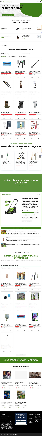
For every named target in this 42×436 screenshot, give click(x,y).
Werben (30, 423)
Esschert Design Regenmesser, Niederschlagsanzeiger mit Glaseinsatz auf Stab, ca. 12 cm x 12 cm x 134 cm (35, 113)
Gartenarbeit (3, 385)
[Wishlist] (38, 1)
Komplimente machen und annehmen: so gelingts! (6, 403)
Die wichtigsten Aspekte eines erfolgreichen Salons (34, 383)
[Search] (35, 1)
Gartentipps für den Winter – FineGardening (6, 383)
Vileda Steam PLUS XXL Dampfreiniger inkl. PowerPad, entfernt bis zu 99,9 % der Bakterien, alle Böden (34, 93)
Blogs (30, 419)
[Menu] (1, 1)
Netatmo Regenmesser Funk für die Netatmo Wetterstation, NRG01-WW (6, 304)
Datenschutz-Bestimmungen (38, 417)
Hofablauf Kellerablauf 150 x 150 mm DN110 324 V (20, 113)
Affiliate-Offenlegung (37, 421)
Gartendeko (8, 230)
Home (30, 416)
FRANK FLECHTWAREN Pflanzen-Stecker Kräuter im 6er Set (21, 162)
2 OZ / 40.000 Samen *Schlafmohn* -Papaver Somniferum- (5, 325)
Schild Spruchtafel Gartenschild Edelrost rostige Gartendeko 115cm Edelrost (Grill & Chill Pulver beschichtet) (20, 93)
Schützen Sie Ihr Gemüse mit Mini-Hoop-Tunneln (20, 403)
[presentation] (2, 156)
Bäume (7, 243)
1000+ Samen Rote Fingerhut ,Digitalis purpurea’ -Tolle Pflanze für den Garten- (34, 325)
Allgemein (17, 385)
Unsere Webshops (31, 422)
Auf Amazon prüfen (36, 222)
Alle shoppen (31, 418)
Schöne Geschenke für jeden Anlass (20, 383)
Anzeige (2, 29)
